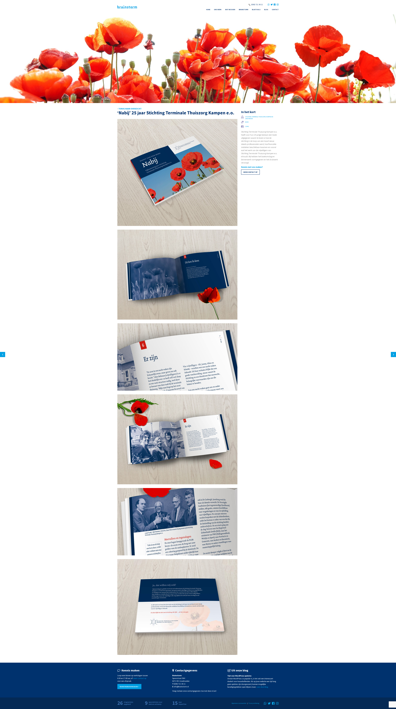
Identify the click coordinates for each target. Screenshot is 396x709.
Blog (266, 9)
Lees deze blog (262, 687)
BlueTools (256, 9)
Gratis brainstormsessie (129, 687)
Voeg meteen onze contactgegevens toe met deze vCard (194, 691)
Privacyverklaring (254, 703)
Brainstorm (243, 9)
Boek (247, 122)
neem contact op (139, 678)
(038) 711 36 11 (257, 4)
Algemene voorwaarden (239, 703)
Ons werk (217, 9)
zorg (247, 126)
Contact (275, 9)
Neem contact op (250, 172)
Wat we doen (230, 9)
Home (208, 9)
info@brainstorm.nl (181, 686)
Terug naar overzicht (129, 108)
